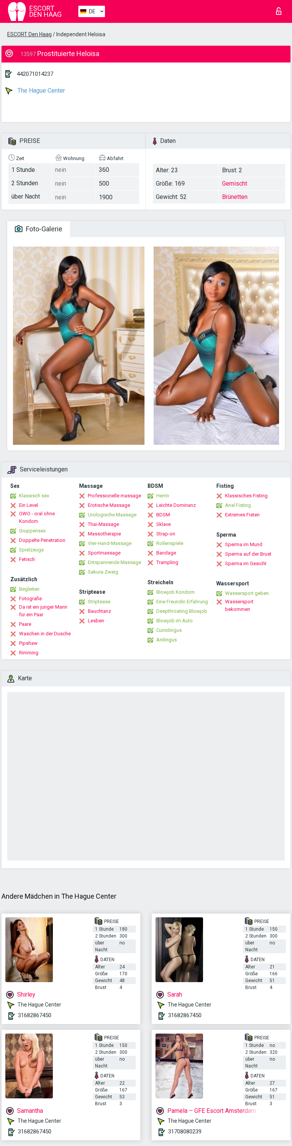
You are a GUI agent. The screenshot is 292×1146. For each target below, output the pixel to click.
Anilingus (166, 640)
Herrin (162, 495)
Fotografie (30, 598)
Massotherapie (104, 534)
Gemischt (234, 183)
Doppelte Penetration (42, 540)
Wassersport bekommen (239, 605)
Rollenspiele (169, 543)
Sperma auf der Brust (248, 554)
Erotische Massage (109, 505)
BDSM (163, 515)
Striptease (99, 601)
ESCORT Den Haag (29, 34)
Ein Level (28, 505)
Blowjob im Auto (174, 620)
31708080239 (185, 1131)
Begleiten (29, 589)
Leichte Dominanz (176, 505)
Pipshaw (28, 643)
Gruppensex (32, 531)
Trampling (167, 562)
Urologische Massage (112, 515)
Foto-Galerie (43, 229)
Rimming (28, 653)
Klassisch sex (34, 495)
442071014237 (35, 74)
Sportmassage (104, 553)
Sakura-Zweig (103, 572)
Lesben (96, 620)
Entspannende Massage (114, 562)
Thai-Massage (103, 524)
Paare (25, 624)
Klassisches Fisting (246, 495)
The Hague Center (40, 90)
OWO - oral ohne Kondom (37, 517)
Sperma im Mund (243, 544)
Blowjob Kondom (175, 592)
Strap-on (165, 534)
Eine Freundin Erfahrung (182, 601)
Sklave (163, 524)
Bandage (166, 553)
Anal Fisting (238, 505)
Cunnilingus (169, 630)
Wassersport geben (247, 593)
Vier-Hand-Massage (110, 543)
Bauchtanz (99, 611)
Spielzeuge (31, 550)
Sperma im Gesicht (246, 563)
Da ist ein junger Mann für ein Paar (43, 610)
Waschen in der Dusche (45, 633)
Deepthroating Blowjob (181, 611)
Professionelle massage (114, 495)
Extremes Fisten (242, 515)
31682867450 (34, 1015)
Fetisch (27, 559)
